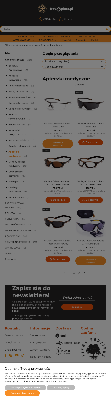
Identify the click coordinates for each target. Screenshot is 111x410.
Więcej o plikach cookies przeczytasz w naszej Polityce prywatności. (37, 381)
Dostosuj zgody (60, 387)
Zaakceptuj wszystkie (22, 393)
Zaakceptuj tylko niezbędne (25, 387)
